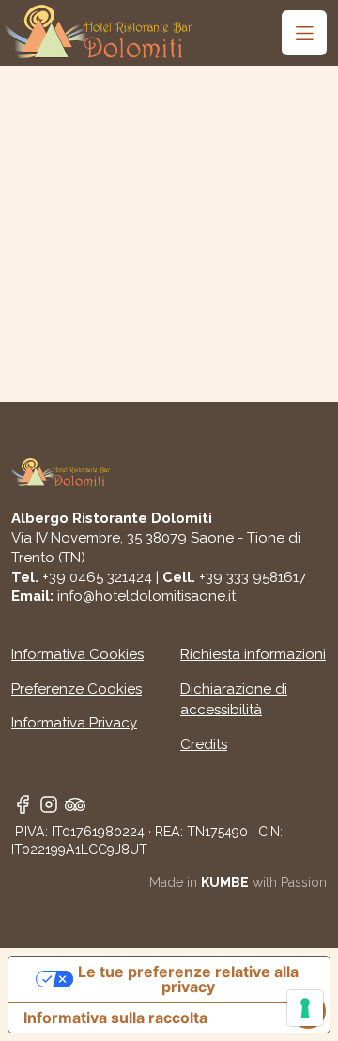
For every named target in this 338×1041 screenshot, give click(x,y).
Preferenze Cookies (76, 689)
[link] (22, 802)
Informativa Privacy (74, 722)
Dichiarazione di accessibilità (233, 700)
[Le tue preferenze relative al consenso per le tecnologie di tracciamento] (305, 1008)
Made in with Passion (238, 882)
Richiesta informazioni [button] (253, 654)
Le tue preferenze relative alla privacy (188, 979)
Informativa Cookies (77, 654)
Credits (203, 744)
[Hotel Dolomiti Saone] (98, 31)
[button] (304, 32)
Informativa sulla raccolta (115, 1017)
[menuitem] (304, 32)
